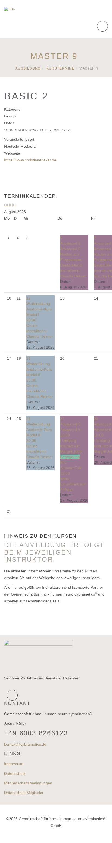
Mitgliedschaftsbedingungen (28, 783)
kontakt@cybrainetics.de (25, 744)
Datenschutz (15, 773)
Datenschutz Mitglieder (23, 792)
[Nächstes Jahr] (11, 205)
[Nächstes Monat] (14, 205)
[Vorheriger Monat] (8, 205)
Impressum (13, 764)
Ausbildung (28, 68)
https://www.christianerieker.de (30, 160)
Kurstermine (60, 68)
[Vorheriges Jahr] (5, 205)
